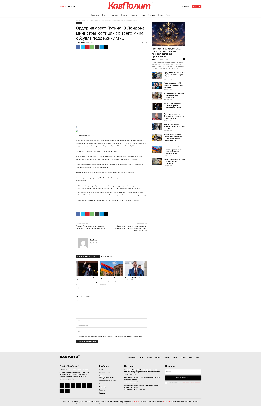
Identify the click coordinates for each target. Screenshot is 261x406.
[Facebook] (78, 47)
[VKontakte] (62, 391)
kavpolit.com (166, 401)
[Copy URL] (106, 47)
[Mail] (73, 385)
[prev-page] (77, 288)
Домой (78, 20)
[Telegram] (102, 47)
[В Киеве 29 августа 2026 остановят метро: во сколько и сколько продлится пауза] (157, 126)
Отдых (126, 374)
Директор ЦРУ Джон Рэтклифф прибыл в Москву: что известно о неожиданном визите (136, 280)
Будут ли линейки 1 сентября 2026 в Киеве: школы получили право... (174, 95)
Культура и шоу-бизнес (130, 389)
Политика (85, 20)
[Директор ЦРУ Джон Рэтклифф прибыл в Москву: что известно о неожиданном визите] (136, 268)
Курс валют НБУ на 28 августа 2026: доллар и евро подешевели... (174, 161)
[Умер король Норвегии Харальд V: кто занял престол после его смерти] (157, 116)
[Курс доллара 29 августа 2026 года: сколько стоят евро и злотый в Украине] (157, 75)
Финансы (127, 382)
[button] (72, 6)
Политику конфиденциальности (191, 382)
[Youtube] (67, 391)
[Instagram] (67, 385)
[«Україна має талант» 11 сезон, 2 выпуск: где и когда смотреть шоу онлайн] (157, 85)
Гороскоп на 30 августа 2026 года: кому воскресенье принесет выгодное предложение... (166, 53)
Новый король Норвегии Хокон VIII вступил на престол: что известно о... (173, 106)
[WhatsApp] (92, 47)
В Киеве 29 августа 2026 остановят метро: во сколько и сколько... (174, 126)
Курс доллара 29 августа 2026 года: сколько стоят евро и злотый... (174, 75)
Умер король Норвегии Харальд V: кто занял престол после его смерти (174, 116)
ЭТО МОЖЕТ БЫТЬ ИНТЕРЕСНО (88, 257)
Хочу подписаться (182, 378)
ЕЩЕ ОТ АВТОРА (107, 257)
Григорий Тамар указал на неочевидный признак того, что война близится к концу (91, 227)
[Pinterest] (87, 47)
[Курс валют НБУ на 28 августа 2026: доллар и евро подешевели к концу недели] (157, 161)
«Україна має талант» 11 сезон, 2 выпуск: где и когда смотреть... (173, 85)
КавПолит (81, 42)
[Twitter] (83, 47)
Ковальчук (155, 59)
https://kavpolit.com (95, 242)
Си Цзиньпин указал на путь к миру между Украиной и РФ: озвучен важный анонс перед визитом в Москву (131, 228)
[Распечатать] (97, 47)
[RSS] (78, 385)
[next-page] (80, 288)
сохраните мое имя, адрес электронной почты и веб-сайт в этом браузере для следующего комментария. (110, 336)
